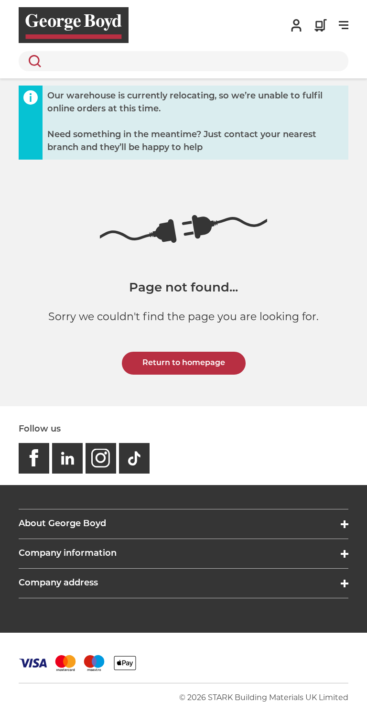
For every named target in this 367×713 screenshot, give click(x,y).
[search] (183, 61)
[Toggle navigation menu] (343, 25)
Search (33, 61)
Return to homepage (183, 363)
